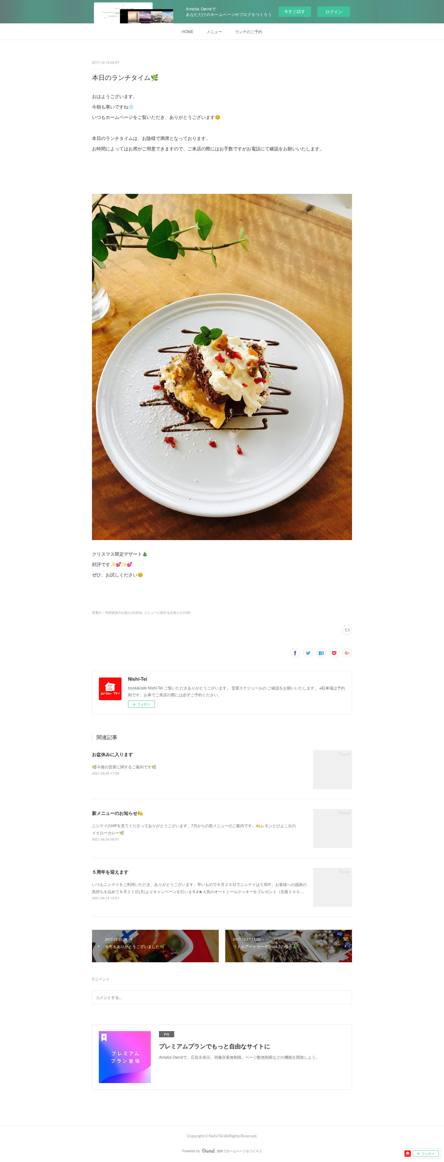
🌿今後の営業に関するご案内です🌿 (124, 766)
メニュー (214, 31)
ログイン (333, 11)
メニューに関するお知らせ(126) (167, 612)
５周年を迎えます (110, 871)
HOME (187, 31)
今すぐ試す (294, 11)
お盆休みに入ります (112, 754)
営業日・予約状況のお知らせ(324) (117, 612)
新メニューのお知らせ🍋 (117, 813)
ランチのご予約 (248, 31)
